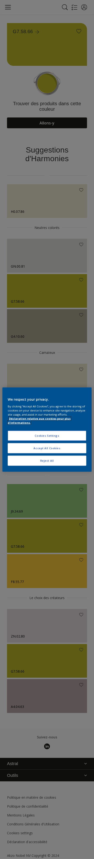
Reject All (47, 460)
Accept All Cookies (47, 448)
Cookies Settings (47, 435)
